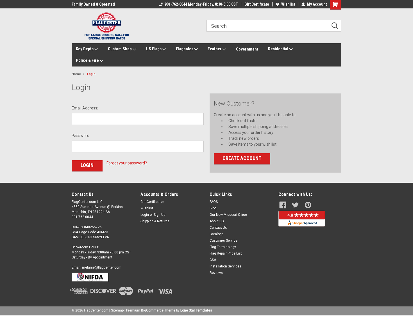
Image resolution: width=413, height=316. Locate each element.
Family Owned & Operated (93, 4)
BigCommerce (152, 310)
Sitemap (117, 310)
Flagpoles (185, 48)
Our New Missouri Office (228, 215)
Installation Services (225, 266)
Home (76, 74)
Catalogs (217, 234)
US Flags (154, 48)
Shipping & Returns (154, 221)
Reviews (216, 273)
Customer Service (223, 240)
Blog (213, 208)
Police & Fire (88, 60)
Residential (278, 48)
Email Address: (85, 108)
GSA (213, 260)
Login (91, 74)
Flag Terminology (223, 247)
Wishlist (288, 4)
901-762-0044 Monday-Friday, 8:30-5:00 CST (201, 4)
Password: (81, 135)
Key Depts (85, 48)
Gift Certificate (256, 4)
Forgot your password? (126, 163)
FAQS (214, 202)
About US (217, 221)
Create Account (242, 158)
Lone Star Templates (196, 310)
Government (247, 49)
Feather (215, 48)
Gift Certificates (152, 202)
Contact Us (218, 228)
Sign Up (159, 215)
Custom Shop (120, 48)
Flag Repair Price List (226, 253)
